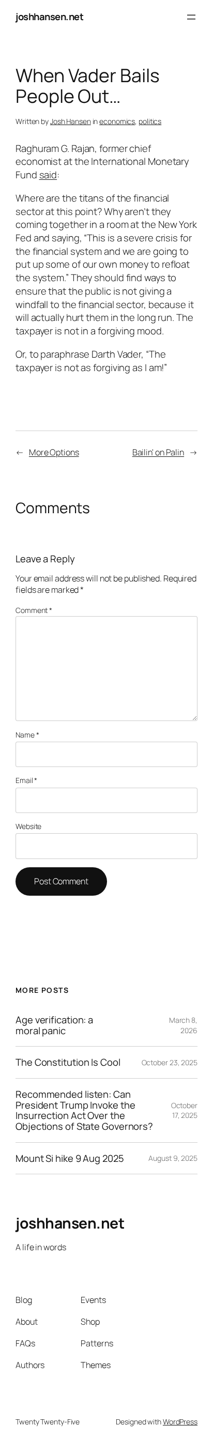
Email (26, 780)
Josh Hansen (70, 121)
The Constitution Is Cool (68, 1062)
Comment (34, 610)
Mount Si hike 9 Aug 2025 (70, 1158)
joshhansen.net (49, 16)
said (48, 174)
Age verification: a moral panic (54, 1025)
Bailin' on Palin (158, 452)
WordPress (180, 1421)
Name (27, 735)
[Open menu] (191, 17)
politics (150, 121)
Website (28, 826)
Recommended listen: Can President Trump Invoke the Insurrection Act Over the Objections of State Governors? (84, 1110)
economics (117, 121)
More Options (54, 452)
